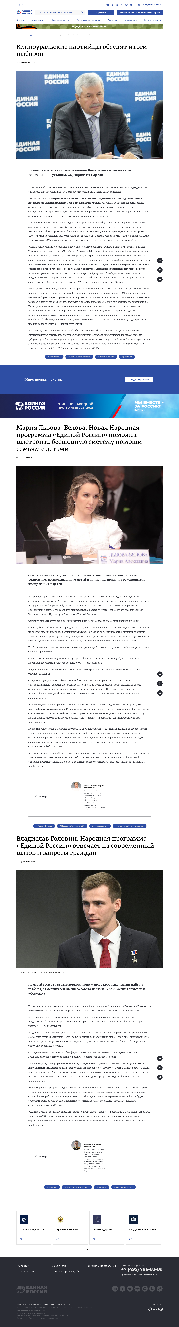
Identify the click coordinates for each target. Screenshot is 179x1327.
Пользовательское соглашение (30, 1311)
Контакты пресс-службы (66, 1271)
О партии (20, 20)
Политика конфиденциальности (31, 1313)
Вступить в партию (152, 20)
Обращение (101, 12)
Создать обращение (139, 379)
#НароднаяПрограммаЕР (72, 826)
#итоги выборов (106, 357)
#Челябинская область (79, 357)
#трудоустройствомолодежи (129, 826)
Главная (19, 35)
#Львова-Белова (44, 826)
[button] (87, 1249)
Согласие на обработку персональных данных (37, 1318)
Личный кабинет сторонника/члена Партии (140, 12)
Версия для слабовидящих (151, 5)
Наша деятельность (60, 20)
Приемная (112, 20)
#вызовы (101, 1187)
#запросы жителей (123, 1187)
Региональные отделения (88, 20)
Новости (48, 35)
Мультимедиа (131, 20)
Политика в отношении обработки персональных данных (42, 1316)
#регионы (127, 357)
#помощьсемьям (100, 826)
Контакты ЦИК (26, 1271)
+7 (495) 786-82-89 (142, 1269)
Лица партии (38, 20)
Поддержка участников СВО (89, 26)
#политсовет (54, 357)
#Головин (52, 1187)
